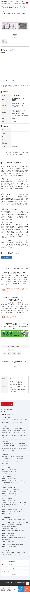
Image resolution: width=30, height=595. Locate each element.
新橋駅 (20, 428)
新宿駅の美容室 (10, 530)
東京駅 (12, 428)
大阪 (20, 411)
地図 (15, 100)
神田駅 (13, 103)
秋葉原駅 (4, 430)
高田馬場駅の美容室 (19, 530)
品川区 (25, 420)
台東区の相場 (20, 461)
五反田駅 (9, 430)
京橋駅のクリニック (18, 496)
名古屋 (16, 411)
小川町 (19, 353)
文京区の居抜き (5, 450)
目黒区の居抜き (14, 448)
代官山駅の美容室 (15, 526)
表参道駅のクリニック (10, 469)
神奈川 (6, 411)
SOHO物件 (11, 552)
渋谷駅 (7, 428)
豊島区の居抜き (22, 448)
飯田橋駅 (8, 435)
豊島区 (7, 422)
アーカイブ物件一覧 (15, 554)
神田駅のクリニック (18, 491)
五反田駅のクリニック (7, 509)
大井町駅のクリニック (18, 509)
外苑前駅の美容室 (21, 519)
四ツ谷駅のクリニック (19, 504)
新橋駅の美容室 (24, 522)
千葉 (13, 411)
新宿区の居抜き (14, 443)
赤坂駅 (13, 433)
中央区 (20, 420)
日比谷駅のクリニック (18, 489)
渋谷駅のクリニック (11, 478)
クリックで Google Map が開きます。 (9, 80)
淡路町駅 (14, 107)
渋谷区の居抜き (5, 443)
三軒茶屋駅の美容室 (12, 537)
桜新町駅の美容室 (6, 539)
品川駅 (14, 430)
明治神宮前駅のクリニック (8, 482)
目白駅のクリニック (21, 511)
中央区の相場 (5, 458)
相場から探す (6, 454)
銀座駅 (3, 433)
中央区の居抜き (5, 445)
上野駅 (3, 435)
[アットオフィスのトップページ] (7, 2)
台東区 (16, 422)
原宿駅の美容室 (10, 524)
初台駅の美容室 (5, 528)
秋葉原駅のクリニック (7, 491)
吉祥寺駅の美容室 (12, 546)
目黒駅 (24, 435)
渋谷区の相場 (11, 456)
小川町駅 (14, 115)
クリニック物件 (6, 467)
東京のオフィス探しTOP (7, 414)
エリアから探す (6, 417)
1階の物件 (18, 552)
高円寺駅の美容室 (11, 544)
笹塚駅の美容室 (14, 528)
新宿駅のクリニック (11, 500)
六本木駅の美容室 (6, 522)
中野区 (20, 422)
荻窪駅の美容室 (19, 544)
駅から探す (5, 426)
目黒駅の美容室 (10, 533)
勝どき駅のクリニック (7, 498)
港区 (7, 420)
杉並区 (3, 544)
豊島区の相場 (5, 461)
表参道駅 (18, 433)
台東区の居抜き (5, 448)
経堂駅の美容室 (21, 537)
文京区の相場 (12, 461)
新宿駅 (3, 428)
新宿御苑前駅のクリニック (19, 502)
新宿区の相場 (12, 458)
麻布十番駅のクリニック (7, 474)
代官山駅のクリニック (7, 485)
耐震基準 (6, 257)
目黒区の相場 (5, 463)
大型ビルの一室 (5, 554)
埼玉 (9, 411)
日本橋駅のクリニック (7, 496)
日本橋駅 (8, 433)
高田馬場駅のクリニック (7, 504)
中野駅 (3, 437)
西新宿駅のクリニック (7, 502)
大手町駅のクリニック (7, 489)
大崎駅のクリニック (11, 507)
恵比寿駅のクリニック (7, 480)
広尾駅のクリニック (20, 482)
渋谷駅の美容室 (18, 524)
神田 (9, 353)
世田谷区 (4, 537)
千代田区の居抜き (14, 445)
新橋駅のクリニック (6, 476)
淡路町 (13, 353)
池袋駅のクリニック (11, 511)
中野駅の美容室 (10, 541)
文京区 (12, 422)
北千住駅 (14, 435)
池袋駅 (23, 430)
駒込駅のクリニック (6, 513)
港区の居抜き (22, 443)
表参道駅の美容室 (15, 522)
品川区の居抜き (23, 445)
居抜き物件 (5, 441)
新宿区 (11, 420)
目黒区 (3, 422)
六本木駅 (23, 433)
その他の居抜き (14, 450)
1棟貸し (23, 552)
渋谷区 (3, 420)
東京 (3, 411)
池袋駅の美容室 (10, 535)
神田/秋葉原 (10, 350)
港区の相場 (4, 456)
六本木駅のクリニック (7, 471)
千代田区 (16, 420)
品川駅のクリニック (19, 474)
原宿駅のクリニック (18, 480)
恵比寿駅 (19, 430)
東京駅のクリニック (12, 487)
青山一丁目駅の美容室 (10, 519)
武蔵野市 (4, 546)
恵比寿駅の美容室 (6, 526)
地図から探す (5, 552)
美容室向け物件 (6, 517)
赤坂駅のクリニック (18, 471)
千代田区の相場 (19, 456)
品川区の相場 (20, 458)
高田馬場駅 (19, 435)
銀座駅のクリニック (11, 493)
